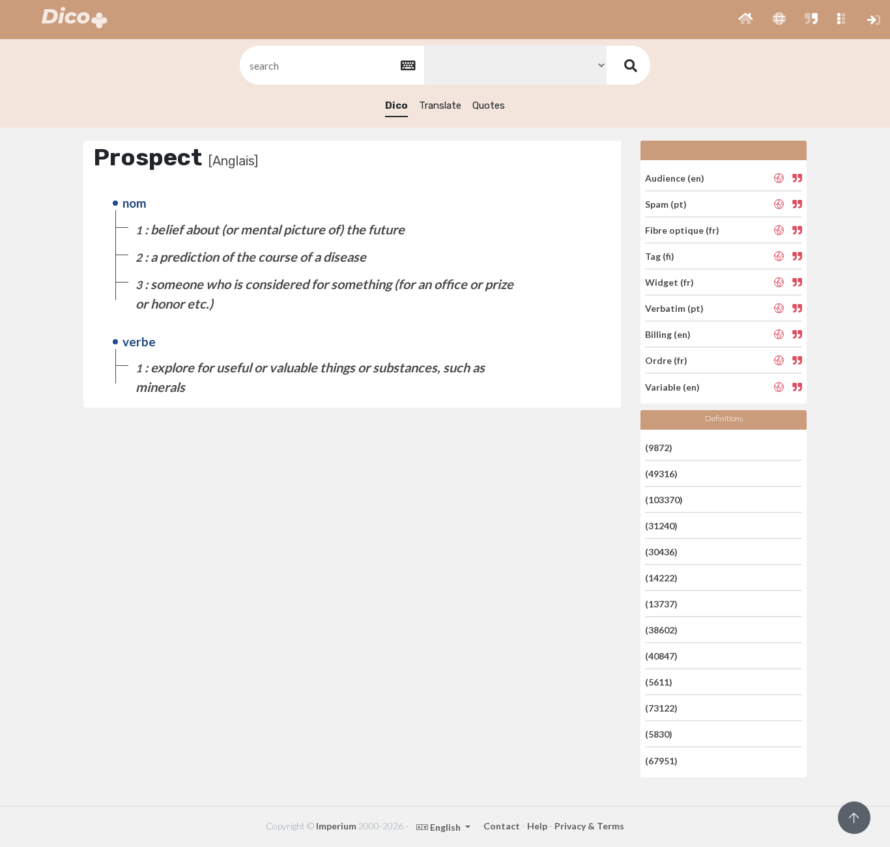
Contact (501, 825)
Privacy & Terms (589, 825)
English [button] (445, 827)
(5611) (658, 681)
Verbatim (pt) (674, 308)
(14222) (661, 577)
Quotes (488, 105)
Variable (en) (672, 386)
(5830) (658, 734)
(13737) (661, 603)
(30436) (661, 551)
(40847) (661, 655)
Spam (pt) (666, 204)
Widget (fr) (669, 282)
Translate (440, 105)
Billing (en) (668, 334)
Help (537, 825)
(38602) (661, 629)
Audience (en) (674, 177)
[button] (745, 19)
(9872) (658, 446)
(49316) (661, 473)
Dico (396, 105)
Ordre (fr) (666, 360)
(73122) (661, 708)
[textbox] (331, 65)
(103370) (664, 499)
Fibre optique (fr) (682, 230)
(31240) (661, 525)
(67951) (661, 760)
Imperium (336, 825)
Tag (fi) (659, 256)
